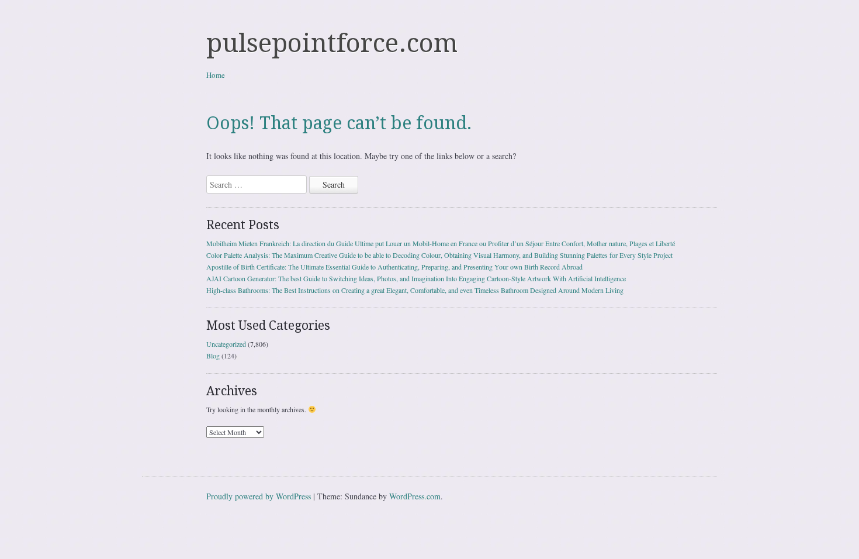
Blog (213, 355)
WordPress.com (415, 496)
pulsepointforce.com (332, 43)
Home (215, 75)
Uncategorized (226, 343)
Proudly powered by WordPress (258, 496)
